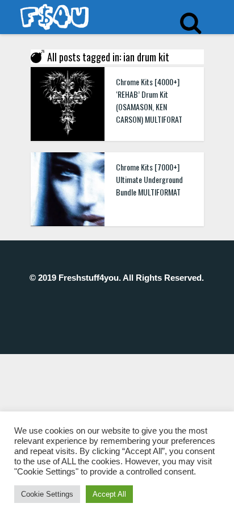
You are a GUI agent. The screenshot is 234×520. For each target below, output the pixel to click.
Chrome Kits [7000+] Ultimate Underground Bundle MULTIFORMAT (149, 179)
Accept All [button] (109, 494)
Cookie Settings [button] (47, 494)
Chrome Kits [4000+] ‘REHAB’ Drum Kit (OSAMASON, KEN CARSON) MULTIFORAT (149, 100)
